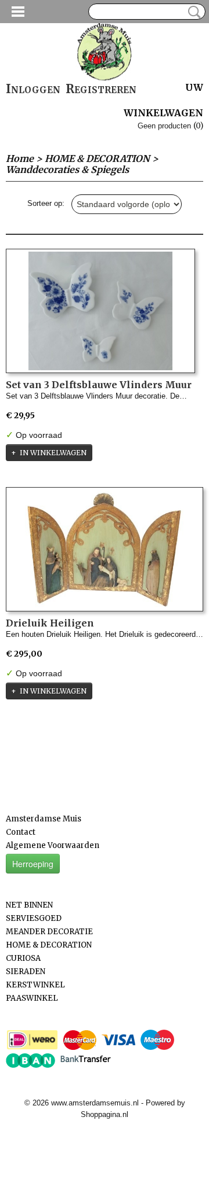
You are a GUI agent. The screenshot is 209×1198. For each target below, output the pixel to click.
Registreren (101, 89)
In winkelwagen (53, 452)
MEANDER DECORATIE (49, 932)
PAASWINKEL (32, 998)
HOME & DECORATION (97, 158)
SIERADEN (25, 971)
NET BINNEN (29, 905)
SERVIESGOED (34, 918)
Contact (20, 832)
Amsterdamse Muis (43, 819)
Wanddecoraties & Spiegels (67, 169)
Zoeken (192, 12)
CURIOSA (23, 958)
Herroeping (32, 863)
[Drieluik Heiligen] (104, 549)
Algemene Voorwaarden (52, 845)
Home (20, 158)
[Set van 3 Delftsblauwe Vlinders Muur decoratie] (100, 311)
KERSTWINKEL (35, 985)
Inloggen (33, 89)
